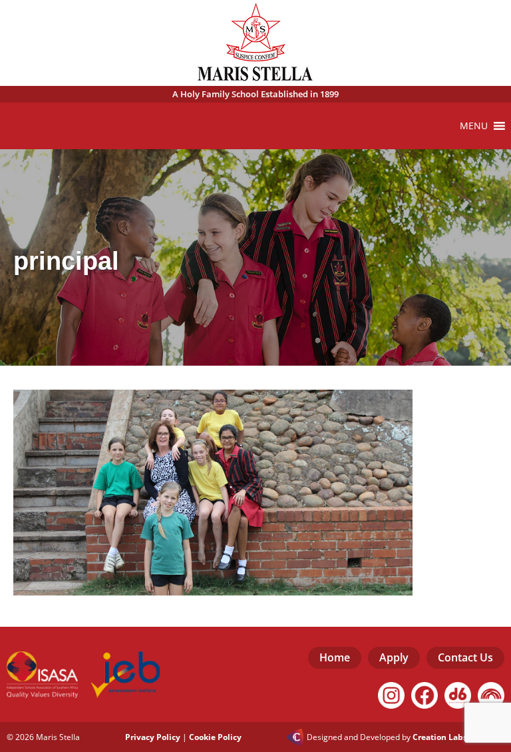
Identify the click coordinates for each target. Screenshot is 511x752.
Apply (394, 657)
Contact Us (465, 657)
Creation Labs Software (458, 737)
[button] (474, 126)
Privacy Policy (152, 737)
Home (334, 657)
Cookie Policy (215, 737)
